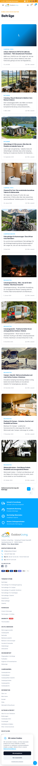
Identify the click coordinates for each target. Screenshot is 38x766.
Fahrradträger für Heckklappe (9, 592)
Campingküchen (5, 672)
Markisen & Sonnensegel (8, 640)
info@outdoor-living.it (8, 551)
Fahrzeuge (5, 607)
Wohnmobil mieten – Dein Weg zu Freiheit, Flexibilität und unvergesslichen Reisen (17, 468)
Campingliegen (5, 675)
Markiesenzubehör (6, 638)
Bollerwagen (4, 716)
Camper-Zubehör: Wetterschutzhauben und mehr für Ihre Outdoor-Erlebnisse (18, 376)
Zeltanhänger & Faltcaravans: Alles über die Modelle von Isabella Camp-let (17, 145)
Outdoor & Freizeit (7, 710)
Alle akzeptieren (17, 753)
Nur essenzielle (17, 757)
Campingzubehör (9, 234)
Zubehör (3, 603)
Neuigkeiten (8, 280)
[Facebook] (25, 1)
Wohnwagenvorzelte (7, 630)
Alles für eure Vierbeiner (8, 713)
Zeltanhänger (5, 646)
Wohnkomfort (6, 653)
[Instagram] (27, 1)
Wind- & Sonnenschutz (7, 726)
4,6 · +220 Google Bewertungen (9, 1)
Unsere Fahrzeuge (6, 611)
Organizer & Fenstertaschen (9, 661)
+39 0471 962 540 (8, 554)
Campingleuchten (6, 718)
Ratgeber (7, 95)
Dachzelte (4, 635)
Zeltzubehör (4, 648)
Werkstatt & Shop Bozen (8, 705)
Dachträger (4, 582)
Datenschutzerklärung (10, 748)
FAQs (2, 702)
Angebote (4, 618)
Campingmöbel (6, 669)
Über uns (4, 693)
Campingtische (5, 685)
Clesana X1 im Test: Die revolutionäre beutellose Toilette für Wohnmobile (19, 191)
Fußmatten (4, 659)
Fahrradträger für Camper (8, 587)
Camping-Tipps (8, 49)
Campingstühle (5, 683)
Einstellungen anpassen (17, 761)
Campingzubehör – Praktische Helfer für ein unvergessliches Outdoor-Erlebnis (18, 330)
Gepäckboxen (5, 598)
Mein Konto (4, 696)
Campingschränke (6, 680)
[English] (33, 1)
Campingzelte (5, 632)
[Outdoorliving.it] (11, 5)
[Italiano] (31, 1)
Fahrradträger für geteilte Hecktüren (11, 590)
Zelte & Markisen (7, 626)
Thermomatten (5, 621)
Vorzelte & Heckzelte (7, 643)
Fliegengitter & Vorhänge (8, 656)
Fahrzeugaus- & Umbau (7, 614)
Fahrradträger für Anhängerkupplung (11, 584)
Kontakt (3, 699)
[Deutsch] (36, 1)
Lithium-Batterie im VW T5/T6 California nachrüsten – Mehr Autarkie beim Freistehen (18, 53)
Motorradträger (5, 600)
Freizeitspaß (4, 721)
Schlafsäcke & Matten (7, 724)
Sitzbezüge (4, 664)
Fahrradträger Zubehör (7, 595)
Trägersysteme (6, 579)
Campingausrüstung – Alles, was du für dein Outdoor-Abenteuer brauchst (17, 284)
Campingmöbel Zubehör (8, 677)
